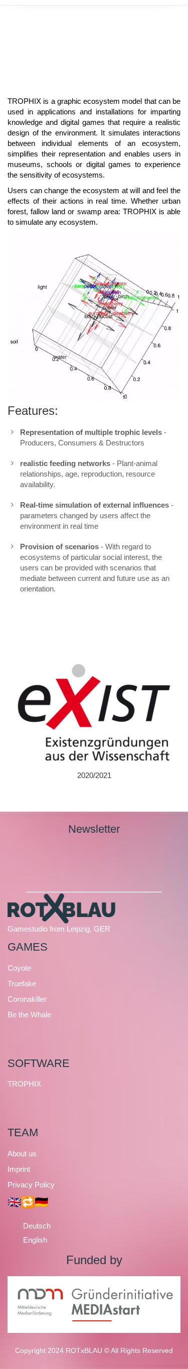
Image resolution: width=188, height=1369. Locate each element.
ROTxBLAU (84, 1350)
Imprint (19, 1169)
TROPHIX (24, 1084)
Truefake (22, 983)
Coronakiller (27, 999)
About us (22, 1153)
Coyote (19, 968)
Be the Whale (29, 1014)
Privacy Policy (31, 1184)
